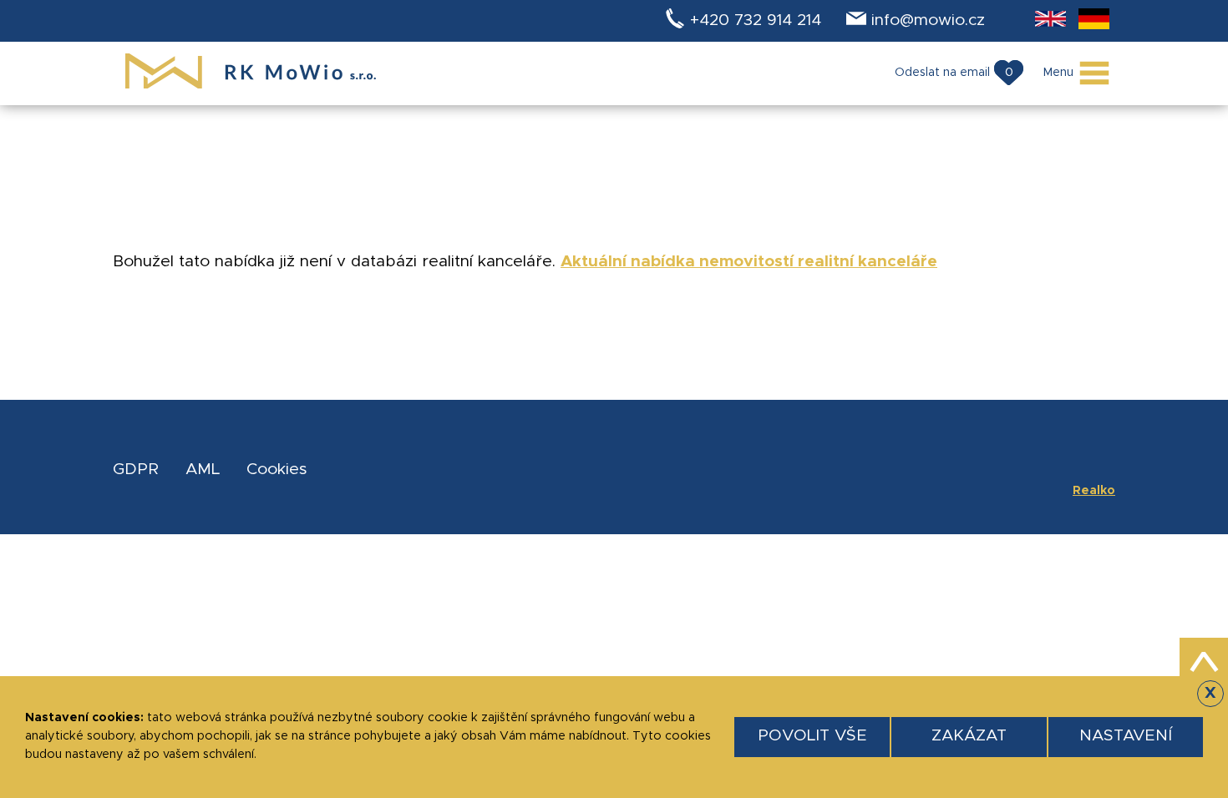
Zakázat (969, 736)
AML (202, 469)
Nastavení (1125, 736)
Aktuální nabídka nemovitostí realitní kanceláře (749, 262)
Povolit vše (812, 736)
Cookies (276, 469)
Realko (1094, 491)
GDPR (136, 469)
